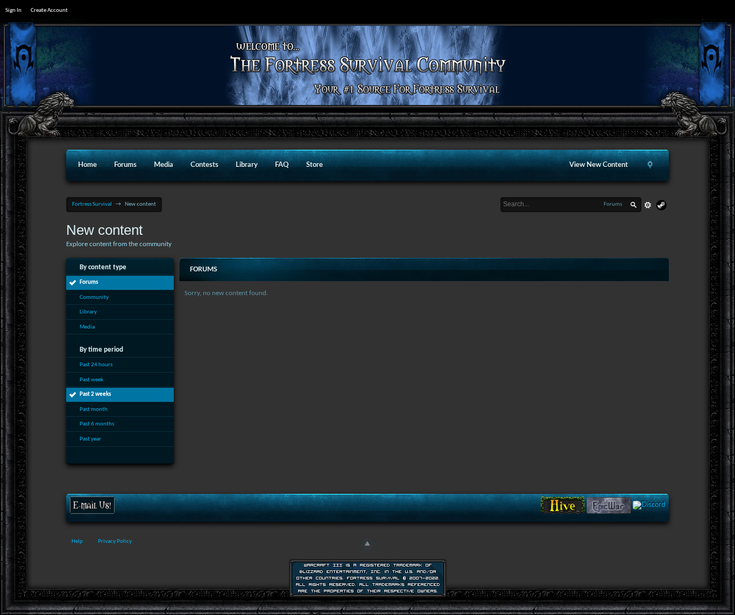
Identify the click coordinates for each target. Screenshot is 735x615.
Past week (91, 380)
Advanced (648, 205)
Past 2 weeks (95, 394)
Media (163, 165)
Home (87, 165)
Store (314, 165)
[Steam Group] (661, 205)
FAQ (282, 165)
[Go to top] (367, 544)
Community (94, 297)
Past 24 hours (96, 365)
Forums (125, 165)
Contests (204, 165)
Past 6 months (97, 424)
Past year (90, 439)
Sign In (13, 10)
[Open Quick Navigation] (650, 165)
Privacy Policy (115, 541)
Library (247, 165)
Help (77, 541)
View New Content (598, 165)
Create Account (49, 10)
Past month (94, 410)
